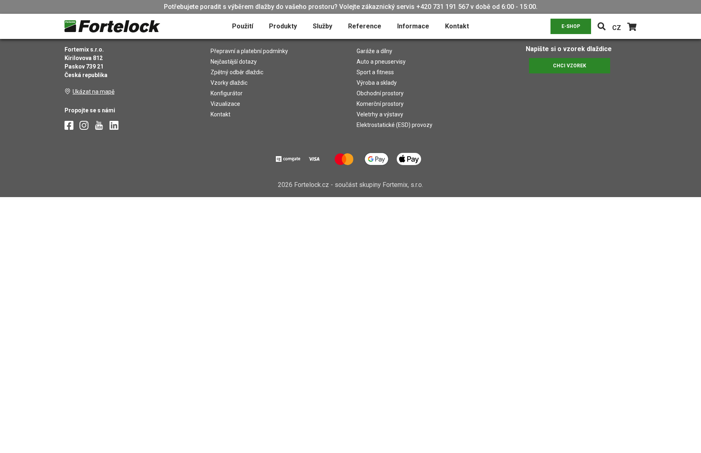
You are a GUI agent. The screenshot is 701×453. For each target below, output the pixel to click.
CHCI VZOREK (569, 66)
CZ (616, 28)
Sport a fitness (375, 72)
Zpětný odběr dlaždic (237, 72)
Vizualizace (225, 104)
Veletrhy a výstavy (380, 114)
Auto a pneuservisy (381, 61)
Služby (322, 26)
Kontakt (457, 26)
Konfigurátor (227, 93)
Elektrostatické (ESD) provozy (394, 125)
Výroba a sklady (377, 82)
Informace (413, 26)
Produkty (283, 26)
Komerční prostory (380, 104)
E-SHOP (570, 26)
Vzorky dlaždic (229, 82)
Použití (242, 26)
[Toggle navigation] (601, 26)
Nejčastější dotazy (234, 61)
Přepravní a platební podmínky (249, 51)
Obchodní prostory (380, 93)
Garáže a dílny (374, 51)
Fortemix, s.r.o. (403, 185)
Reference (364, 26)
